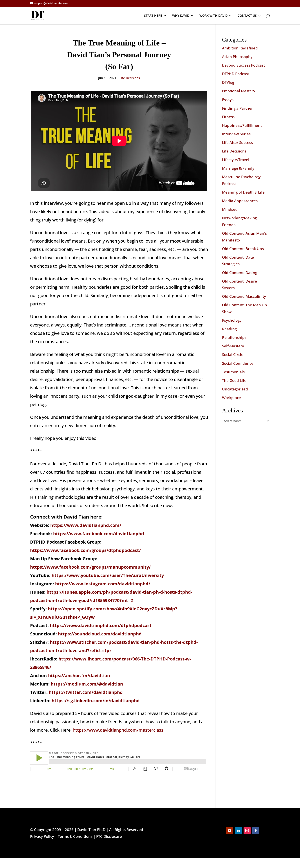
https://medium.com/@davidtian (87, 684)
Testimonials (233, 371)
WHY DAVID (180, 16)
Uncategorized (235, 389)
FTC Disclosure (109, 836)
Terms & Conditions (75, 836)
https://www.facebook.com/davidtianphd (98, 534)
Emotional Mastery (238, 90)
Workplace (231, 397)
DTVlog (228, 82)
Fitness (228, 116)
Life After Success (237, 142)
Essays (227, 99)
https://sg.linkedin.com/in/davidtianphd (96, 701)
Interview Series (236, 133)
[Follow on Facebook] (255, 830)
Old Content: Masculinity (244, 296)
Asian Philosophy (237, 56)
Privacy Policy (42, 836)
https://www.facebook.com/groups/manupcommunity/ (90, 567)
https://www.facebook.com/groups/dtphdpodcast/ (85, 550)
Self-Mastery (233, 345)
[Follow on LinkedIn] (238, 830)
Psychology (232, 320)
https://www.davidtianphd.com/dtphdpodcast (101, 625)
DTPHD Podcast (235, 73)
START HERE (153, 16)
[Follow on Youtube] (229, 830)
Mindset (229, 209)
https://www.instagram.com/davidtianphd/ (102, 584)
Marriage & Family (238, 168)
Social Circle (232, 354)
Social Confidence (237, 363)
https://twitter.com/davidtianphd (86, 692)
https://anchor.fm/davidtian (79, 675)
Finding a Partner (237, 108)
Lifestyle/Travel (235, 159)
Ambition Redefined (240, 48)
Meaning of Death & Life (243, 192)
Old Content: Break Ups (243, 248)
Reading (229, 328)
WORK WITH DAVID (213, 16)
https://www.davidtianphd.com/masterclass (118, 730)
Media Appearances (240, 200)
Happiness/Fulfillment (242, 125)
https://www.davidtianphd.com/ (85, 525)
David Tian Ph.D (91, 829)
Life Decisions (130, 78)
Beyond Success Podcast (243, 65)
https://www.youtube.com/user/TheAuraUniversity (108, 575)
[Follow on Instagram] (247, 830)
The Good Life (234, 380)
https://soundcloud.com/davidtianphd (100, 634)
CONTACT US (247, 16)
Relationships (234, 337)
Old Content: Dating (239, 272)
